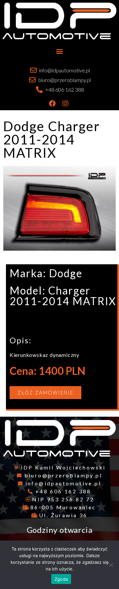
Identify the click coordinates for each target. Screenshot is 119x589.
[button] (59, 50)
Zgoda (61, 579)
